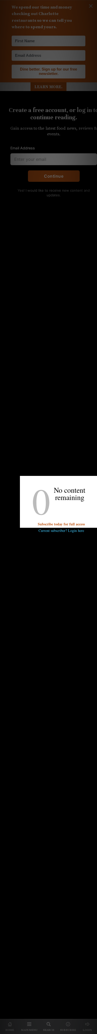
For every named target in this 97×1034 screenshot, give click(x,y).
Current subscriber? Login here (61, 530)
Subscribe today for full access (61, 524)
